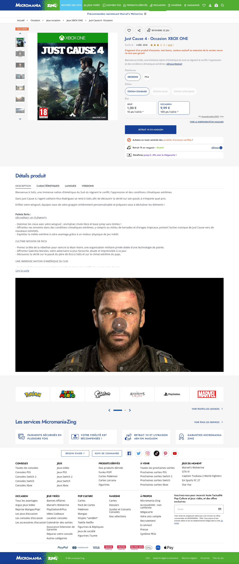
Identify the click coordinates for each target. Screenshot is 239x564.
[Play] (119, 325)
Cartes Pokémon (108, 476)
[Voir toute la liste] (204, 5)
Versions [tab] (88, 186)
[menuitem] (71, 5)
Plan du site (218, 558)
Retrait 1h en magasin (150, 129)
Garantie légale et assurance (165, 558)
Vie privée (205, 558)
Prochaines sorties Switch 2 (156, 476)
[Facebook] (129, 453)
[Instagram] (147, 453)
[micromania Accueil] (36, 5)
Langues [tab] (70, 186)
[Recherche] (222, 5)
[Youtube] (174, 453)
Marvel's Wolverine (193, 467)
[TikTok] (156, 453)
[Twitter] (138, 453)
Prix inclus (211, 116)
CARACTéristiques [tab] (48, 186)
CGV (148, 558)
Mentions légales (189, 558)
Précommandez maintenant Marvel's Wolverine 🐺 (117, 14)
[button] (71, 5)
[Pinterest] (165, 453)
